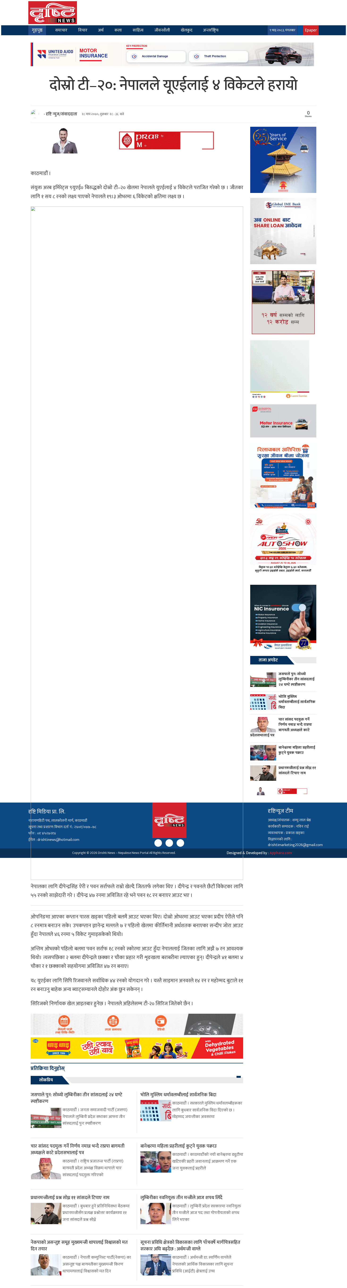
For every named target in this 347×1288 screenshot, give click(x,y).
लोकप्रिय (46, 1080)
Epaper (311, 30)
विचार (82, 30)
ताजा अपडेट (268, 660)
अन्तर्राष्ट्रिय (210, 30)
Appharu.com (281, 853)
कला (118, 30)
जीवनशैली (162, 30)
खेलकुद (186, 30)
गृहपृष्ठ (37, 30)
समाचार (61, 30)
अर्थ (101, 30)
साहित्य (138, 30)
